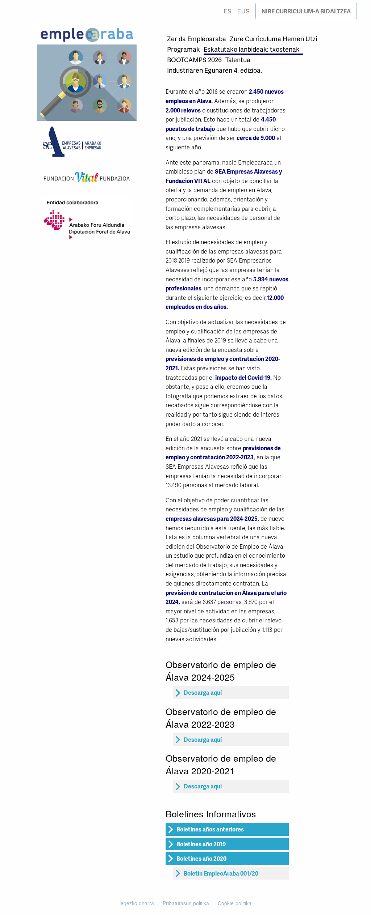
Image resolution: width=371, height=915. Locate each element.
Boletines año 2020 (201, 858)
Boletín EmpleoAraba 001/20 (221, 873)
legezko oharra (137, 903)
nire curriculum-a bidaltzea (306, 11)
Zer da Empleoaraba (196, 38)
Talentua (237, 59)
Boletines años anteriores (210, 829)
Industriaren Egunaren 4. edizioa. (214, 70)
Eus (243, 11)
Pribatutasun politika (186, 903)
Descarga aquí (203, 692)
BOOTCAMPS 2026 (194, 59)
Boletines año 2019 (201, 844)
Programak (183, 49)
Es (228, 11)
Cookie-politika (234, 903)
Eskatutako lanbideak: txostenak (252, 49)
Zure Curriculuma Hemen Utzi (273, 38)
